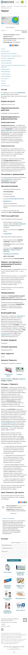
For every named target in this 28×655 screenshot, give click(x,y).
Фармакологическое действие (8, 53)
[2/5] (2, 30)
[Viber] (16, 45)
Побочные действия (6, 63)
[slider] (24, 542)
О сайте (3, 624)
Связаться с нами (5, 626)
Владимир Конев (21, 505)
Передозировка (5, 69)
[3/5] (4, 30)
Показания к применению (7, 58)
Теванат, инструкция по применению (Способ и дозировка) (13, 66)
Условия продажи (5, 74)
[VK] (2, 629)
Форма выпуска (5, 51)
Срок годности (4, 78)
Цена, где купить (5, 85)
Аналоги (3, 81)
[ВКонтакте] (10, 45)
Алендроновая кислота (9, 375)
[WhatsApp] (17, 45)
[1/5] (1, 30)
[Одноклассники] (12, 45)
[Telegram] (14, 45)
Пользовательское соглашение (9, 622)
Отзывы (3, 83)
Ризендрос (19, 374)
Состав (3, 49)
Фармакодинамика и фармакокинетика (11, 56)
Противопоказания (6, 60)
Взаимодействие (5, 71)
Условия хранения (5, 76)
